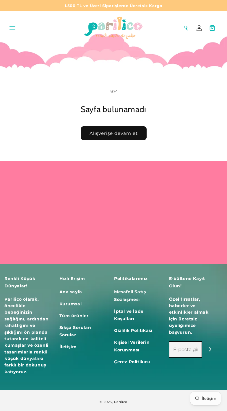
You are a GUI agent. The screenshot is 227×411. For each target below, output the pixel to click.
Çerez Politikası (132, 361)
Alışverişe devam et (114, 133)
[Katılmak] (210, 349)
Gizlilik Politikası (133, 330)
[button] (12, 28)
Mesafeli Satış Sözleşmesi (130, 295)
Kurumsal (70, 304)
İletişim (68, 346)
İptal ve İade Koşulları (129, 315)
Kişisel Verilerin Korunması (132, 346)
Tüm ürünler (74, 315)
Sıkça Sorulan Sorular (75, 331)
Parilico (121, 402)
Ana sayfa (70, 291)
